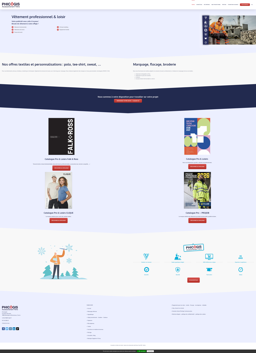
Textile (89, 326)
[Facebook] (3, 328)
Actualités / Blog (91, 335)
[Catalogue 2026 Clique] (58, 172)
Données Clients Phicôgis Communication (182, 311)
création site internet (119, 345)
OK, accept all (142, 351)
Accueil (89, 308)
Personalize (150, 351)
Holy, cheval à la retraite (178, 308)
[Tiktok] (17, 328)
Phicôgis (89, 332)
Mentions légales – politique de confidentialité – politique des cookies (189, 314)
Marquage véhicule (92, 311)
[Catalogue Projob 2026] (197, 172)
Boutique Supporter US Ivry (94, 338)
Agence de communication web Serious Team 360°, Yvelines (135, 345)
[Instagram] (10, 328)
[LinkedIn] (14, 328)
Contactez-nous (5, 323)
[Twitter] (7, 328)
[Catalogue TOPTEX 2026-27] (197, 118)
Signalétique (91, 314)
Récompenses (91, 323)
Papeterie (90, 320)
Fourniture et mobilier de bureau (95, 329)
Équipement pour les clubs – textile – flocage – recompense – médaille (189, 305)
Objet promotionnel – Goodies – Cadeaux (97, 317)
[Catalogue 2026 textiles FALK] (61, 118)
